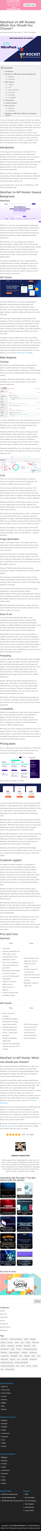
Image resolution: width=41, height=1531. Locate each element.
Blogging (33, 1339)
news (38, 1356)
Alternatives (4, 1339)
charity (17, 1342)
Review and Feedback (21, 1362)
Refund (3, 1409)
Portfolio (4, 1427)
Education (19, 1346)
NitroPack (5, 200)
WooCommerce (5, 1327)
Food (3, 1440)
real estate (25, 1359)
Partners (4, 1399)
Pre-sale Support (30, 1501)
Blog (2, 1406)
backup (26, 1339)
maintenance (33, 1352)
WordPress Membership (9, 1494)
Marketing (27, 1356)
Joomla (2, 1320)
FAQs (26, 1494)
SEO (17, 1366)
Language (24, 1352)
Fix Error (18, 1349)
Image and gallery (14, 1352)
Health (3, 1430)
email (33, 1346)
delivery (3, 1346)
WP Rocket (6, 277)
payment (12, 1359)
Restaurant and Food (7, 1362)
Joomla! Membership (8, 1497)
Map (20, 1356)
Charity (3, 1446)
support (29, 1366)
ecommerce (10, 1346)
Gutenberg (4, 1352)
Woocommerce (10, 1369)
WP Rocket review (23, 353)
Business (4, 1423)
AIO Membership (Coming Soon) (12, 1501)
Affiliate (3, 1403)
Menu (33, 1356)
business (10, 1342)
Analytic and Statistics (16, 1339)
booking (3, 1342)
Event (12, 1349)
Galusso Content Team (9, 32)
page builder (4, 1359)
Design (2, 1311)
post (18, 1359)
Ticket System (29, 1504)
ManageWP (14, 1356)
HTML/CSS (3, 1317)
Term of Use (5, 1390)
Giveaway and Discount (30, 1349)
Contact (4, 1396)
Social (22, 1366)
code (22, 1342)
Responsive (33, 1359)
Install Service (29, 1507)
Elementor (3, 1314)
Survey (35, 1366)
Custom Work (29, 1510)
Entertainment (5, 1349)
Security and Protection (7, 1366)
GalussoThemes (19, 1525)
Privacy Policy (6, 1393)
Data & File (35, 1342)
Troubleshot (4, 1324)
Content (28, 1342)
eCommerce (5, 1433)
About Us (4, 1386)
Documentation (30, 1497)
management (4, 1356)
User (2, 1369)
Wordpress (32, 32)
